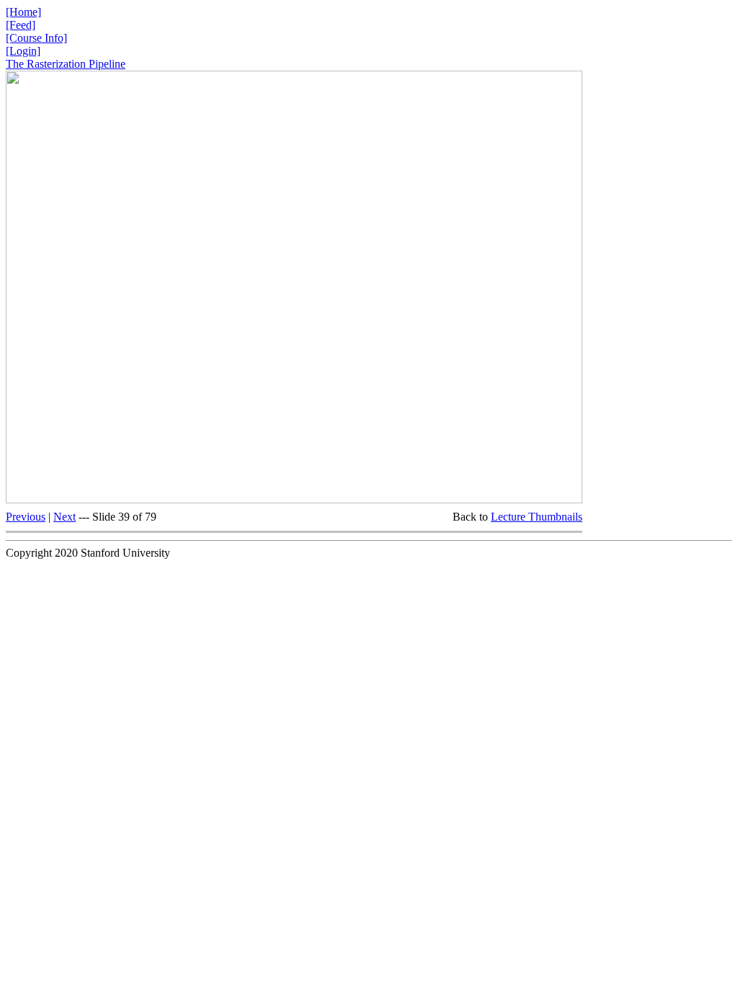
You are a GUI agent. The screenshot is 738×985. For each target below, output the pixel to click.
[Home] (23, 12)
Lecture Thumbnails (536, 517)
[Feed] (20, 25)
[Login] (23, 51)
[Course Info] (36, 38)
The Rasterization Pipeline (65, 64)
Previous (25, 517)
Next (64, 517)
